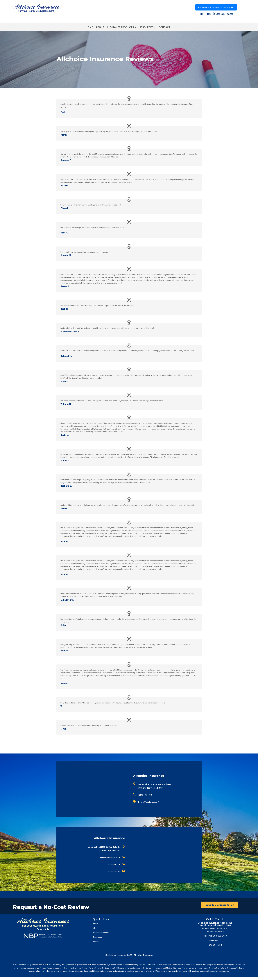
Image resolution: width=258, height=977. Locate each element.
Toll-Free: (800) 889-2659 (216, 14)
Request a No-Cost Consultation (216, 7)
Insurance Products (120, 27)
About (100, 27)
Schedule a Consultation (220, 905)
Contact (164, 27)
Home (89, 27)
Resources (146, 27)
